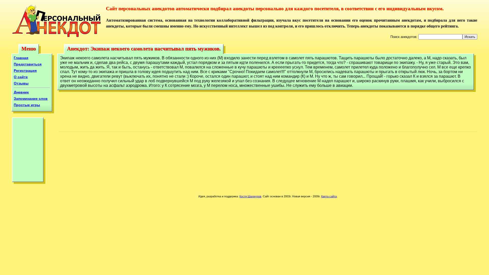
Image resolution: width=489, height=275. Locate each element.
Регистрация (25, 70)
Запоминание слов (31, 99)
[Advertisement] (27, 151)
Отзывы (21, 83)
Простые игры (27, 105)
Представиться (28, 64)
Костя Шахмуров (250, 196)
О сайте (21, 77)
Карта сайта (329, 196)
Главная (21, 58)
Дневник (21, 92)
